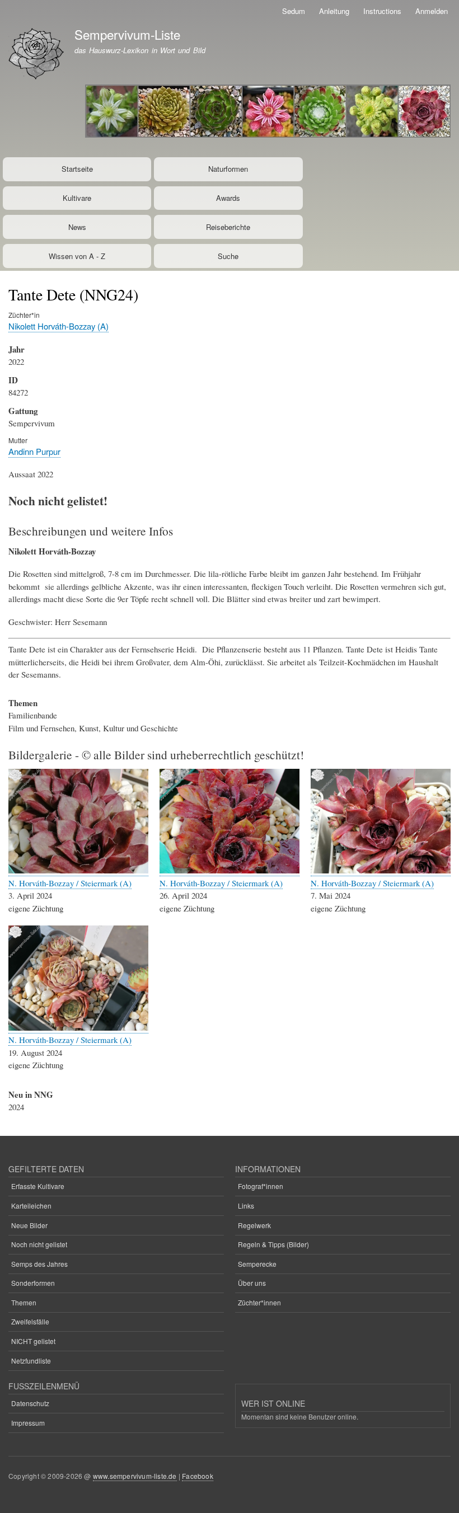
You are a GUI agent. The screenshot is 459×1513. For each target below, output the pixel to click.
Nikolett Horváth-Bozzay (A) (58, 326)
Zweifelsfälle (30, 1321)
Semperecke (257, 1263)
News (77, 227)
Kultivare (77, 197)
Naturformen (228, 168)
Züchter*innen (259, 1302)
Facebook (197, 1476)
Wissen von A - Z (77, 256)
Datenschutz (30, 1403)
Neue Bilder (29, 1225)
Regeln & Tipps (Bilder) (273, 1244)
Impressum (28, 1422)
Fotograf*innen (260, 1186)
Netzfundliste (31, 1360)
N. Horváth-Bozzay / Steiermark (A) (70, 883)
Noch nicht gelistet (39, 1244)
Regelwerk (254, 1225)
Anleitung (334, 11)
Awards (228, 197)
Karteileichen (31, 1205)
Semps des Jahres (39, 1263)
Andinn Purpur (34, 451)
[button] (78, 870)
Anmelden (431, 11)
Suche (228, 256)
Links (246, 1205)
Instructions (382, 11)
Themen (23, 1302)
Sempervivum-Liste (127, 34)
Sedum (293, 11)
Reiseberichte (228, 227)
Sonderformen (33, 1283)
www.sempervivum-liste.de (135, 1476)
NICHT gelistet (33, 1341)
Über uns (252, 1283)
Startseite (77, 168)
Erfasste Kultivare (37, 1186)
